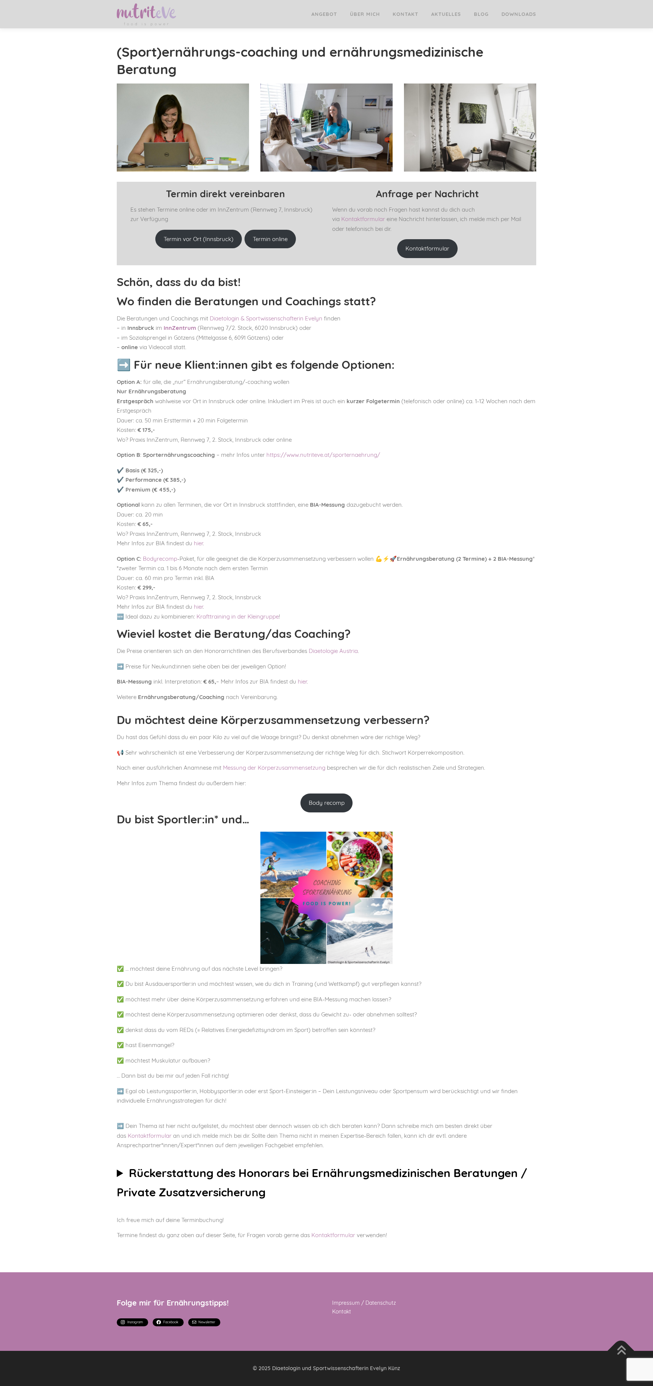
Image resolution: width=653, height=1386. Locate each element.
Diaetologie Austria (333, 650)
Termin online (270, 239)
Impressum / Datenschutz (364, 1302)
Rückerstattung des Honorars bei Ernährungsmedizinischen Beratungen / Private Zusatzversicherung (322, 1182)
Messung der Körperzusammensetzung (274, 767)
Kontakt (405, 14)
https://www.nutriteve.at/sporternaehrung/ (323, 454)
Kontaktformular (363, 219)
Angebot (324, 14)
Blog (481, 14)
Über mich (365, 14)
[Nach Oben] (621, 1350)
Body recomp (327, 802)
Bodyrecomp (160, 558)
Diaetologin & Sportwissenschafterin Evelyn (265, 318)
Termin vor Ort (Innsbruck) (199, 239)
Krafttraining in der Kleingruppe (238, 616)
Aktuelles (446, 14)
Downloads (518, 14)
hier (198, 543)
